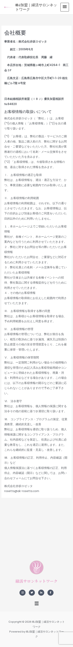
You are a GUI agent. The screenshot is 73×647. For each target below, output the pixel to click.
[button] (36, 603)
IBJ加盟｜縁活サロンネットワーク (36, 7)
